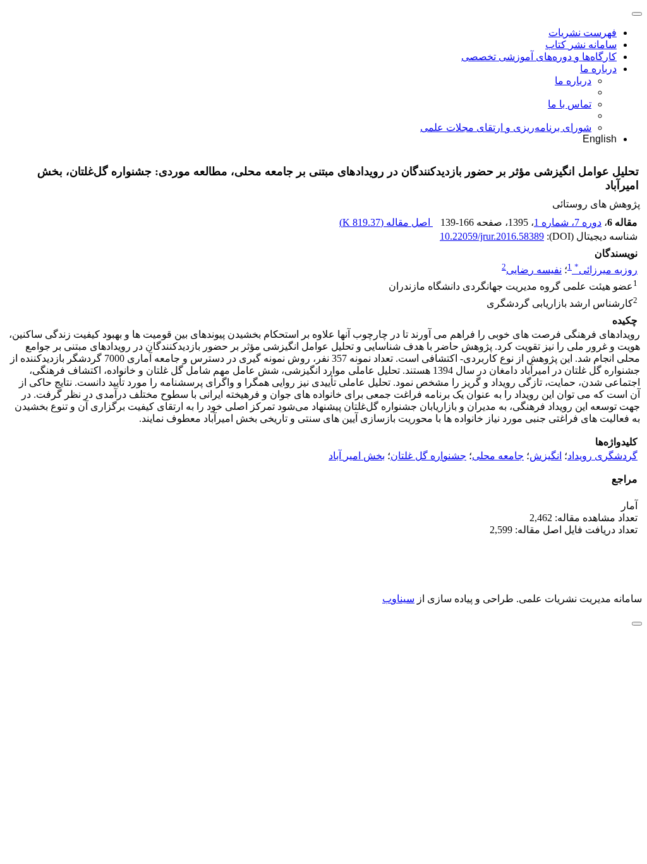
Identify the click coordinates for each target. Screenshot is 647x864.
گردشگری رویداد (602, 455)
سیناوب (398, 598)
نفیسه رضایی (534, 269)
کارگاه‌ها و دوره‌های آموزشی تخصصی (539, 56)
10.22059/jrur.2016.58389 (492, 236)
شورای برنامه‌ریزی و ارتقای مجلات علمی (505, 127)
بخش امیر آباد (357, 455)
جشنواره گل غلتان (428, 455)
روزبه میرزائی (606, 269)
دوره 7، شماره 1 (568, 222)
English (600, 138)
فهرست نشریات (582, 32)
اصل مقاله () (386, 222)
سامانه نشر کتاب (581, 44)
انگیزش (545, 455)
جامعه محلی (498, 455)
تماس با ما (569, 104)
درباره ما (598, 68)
